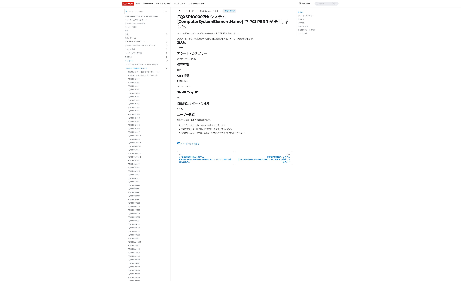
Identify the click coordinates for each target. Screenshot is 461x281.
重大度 (300, 12)
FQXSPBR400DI (134, 125)
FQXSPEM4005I (134, 277)
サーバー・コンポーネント (135, 42)
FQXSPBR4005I (134, 97)
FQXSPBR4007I (134, 104)
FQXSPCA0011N (134, 146)
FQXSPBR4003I (134, 90)
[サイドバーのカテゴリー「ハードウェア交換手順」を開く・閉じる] (166, 53)
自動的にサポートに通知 (306, 30)
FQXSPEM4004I (134, 274)
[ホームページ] (179, 11)
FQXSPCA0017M (134, 153)
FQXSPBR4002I (134, 86)
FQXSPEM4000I (134, 260)
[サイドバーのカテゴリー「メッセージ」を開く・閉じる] (166, 61)
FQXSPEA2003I (134, 256)
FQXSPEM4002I (134, 267)
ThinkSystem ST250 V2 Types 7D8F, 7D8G (141, 16)
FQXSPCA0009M (134, 143)
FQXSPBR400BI (134, 118)
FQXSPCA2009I (134, 167)
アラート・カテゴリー (306, 16)
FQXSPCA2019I (134, 182)
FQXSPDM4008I (134, 231)
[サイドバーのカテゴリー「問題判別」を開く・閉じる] (166, 57)
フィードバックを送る (189, 144)
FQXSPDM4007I (134, 228)
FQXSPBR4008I (134, 107)
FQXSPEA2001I (134, 249)
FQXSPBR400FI (134, 132)
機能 (126, 30)
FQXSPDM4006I (134, 224)
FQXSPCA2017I (134, 178)
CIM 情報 (301, 23)
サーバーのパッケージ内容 (135, 23)
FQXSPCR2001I (134, 199)
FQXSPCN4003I (134, 196)
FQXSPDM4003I (134, 214)
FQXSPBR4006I (134, 100)
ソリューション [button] (195, 4)
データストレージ (163, 4)
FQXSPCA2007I (134, 164)
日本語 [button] (305, 4)
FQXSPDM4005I (134, 221)
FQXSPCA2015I (134, 175)
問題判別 (128, 57)
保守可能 (301, 19)
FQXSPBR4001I (134, 82)
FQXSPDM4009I (134, 235)
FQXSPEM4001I (134, 263)
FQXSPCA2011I (134, 171)
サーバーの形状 (131, 27)
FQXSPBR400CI (134, 121)
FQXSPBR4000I (134, 79)
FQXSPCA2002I (134, 160)
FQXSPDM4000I (134, 203)
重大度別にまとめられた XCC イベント (142, 75)
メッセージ (129, 61)
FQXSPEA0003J (134, 245)
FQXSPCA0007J (134, 139)
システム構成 (130, 49)
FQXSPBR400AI (134, 114)
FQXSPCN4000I (134, 185)
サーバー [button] (147, 4)
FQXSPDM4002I (134, 210)
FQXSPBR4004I (134, 93)
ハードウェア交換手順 (133, 53)
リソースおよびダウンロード (136, 20)
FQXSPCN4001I (134, 189)
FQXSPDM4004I (134, 217)
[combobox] (128, 11)
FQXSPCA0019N (134, 157)
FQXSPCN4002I (134, 192)
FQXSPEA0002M (134, 242)
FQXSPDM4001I (134, 207)
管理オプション (131, 38)
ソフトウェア (179, 4)
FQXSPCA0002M (134, 136)
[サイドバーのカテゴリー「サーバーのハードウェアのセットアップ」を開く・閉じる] (166, 45)
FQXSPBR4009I (134, 111)
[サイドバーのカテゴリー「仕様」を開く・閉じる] (166, 34)
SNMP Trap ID (303, 26)
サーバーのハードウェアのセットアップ (140, 45)
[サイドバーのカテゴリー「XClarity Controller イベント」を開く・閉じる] (166, 68)
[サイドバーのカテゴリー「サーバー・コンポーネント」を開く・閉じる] (166, 42)
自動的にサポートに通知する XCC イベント (144, 72)
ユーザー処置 (302, 33)
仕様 (126, 34)
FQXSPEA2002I (134, 253)
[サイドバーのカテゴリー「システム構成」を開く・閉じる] (166, 49)
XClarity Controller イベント (136, 68)
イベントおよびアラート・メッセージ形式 (142, 64)
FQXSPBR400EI (134, 129)
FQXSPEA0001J (134, 238)
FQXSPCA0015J (134, 150)
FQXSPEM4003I (134, 270)
